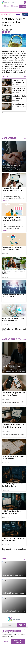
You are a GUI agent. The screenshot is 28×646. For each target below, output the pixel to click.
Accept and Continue (17, 641)
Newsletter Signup (22, 625)
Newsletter (22, 6)
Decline (5, 641)
